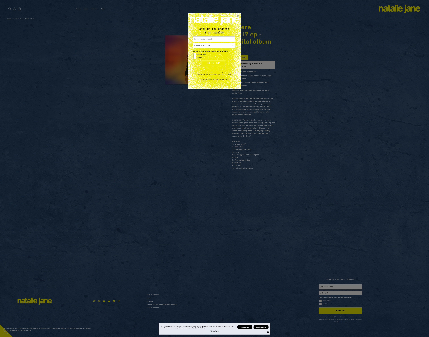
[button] (238, 16)
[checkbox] (214, 54)
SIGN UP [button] (213, 63)
